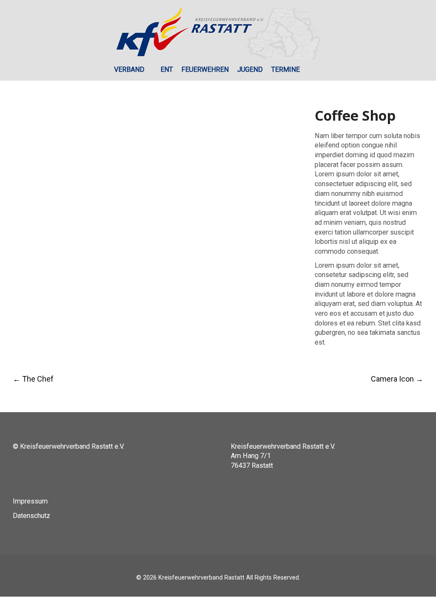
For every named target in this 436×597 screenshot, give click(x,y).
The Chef (33, 378)
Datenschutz (31, 516)
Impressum (30, 501)
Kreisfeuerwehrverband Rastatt (201, 577)
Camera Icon (397, 378)
